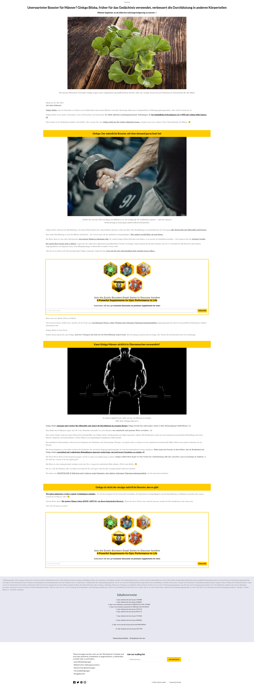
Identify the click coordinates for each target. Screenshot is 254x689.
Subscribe (202, 310)
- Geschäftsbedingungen (82, 662)
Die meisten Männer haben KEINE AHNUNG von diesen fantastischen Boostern (92, 501)
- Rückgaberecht (79, 674)
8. (116, 620)
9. (113, 624)
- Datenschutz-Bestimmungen (84, 668)
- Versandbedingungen (81, 671)
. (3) (150, 430)
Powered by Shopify (175, 682)
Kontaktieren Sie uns (137, 638)
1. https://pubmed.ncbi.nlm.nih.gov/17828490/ (129, 599)
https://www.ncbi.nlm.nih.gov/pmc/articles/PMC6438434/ (130, 624)
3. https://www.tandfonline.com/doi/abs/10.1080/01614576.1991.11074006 (129, 604)
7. (116, 616)
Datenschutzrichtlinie (120, 638)
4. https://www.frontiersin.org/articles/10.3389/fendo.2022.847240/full (129, 607)
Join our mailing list (136, 654)
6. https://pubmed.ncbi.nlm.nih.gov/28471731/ (129, 611)
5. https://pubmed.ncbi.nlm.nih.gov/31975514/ (129, 609)
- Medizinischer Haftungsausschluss (86, 665)
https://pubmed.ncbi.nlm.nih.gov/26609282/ (129, 620)
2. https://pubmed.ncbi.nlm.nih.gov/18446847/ (129, 602)
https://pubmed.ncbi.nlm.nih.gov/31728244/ (129, 616)
